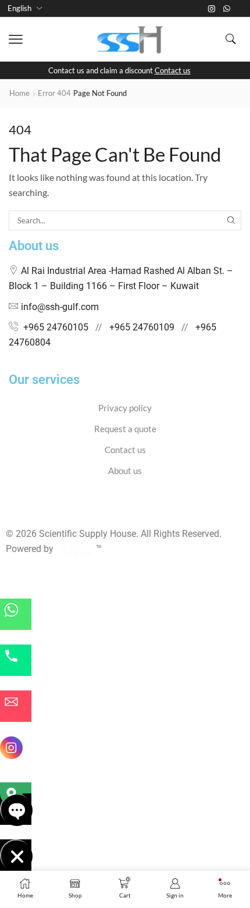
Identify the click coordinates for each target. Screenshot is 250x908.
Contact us (173, 70)
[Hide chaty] (15, 855)
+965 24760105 (55, 327)
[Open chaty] (15, 809)
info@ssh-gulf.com (60, 306)
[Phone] (15, 660)
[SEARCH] (231, 220)
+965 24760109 (141, 327)
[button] (16, 40)
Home (19, 93)
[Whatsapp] (226, 8)
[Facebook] (9, 511)
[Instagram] (211, 8)
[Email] (15, 706)
